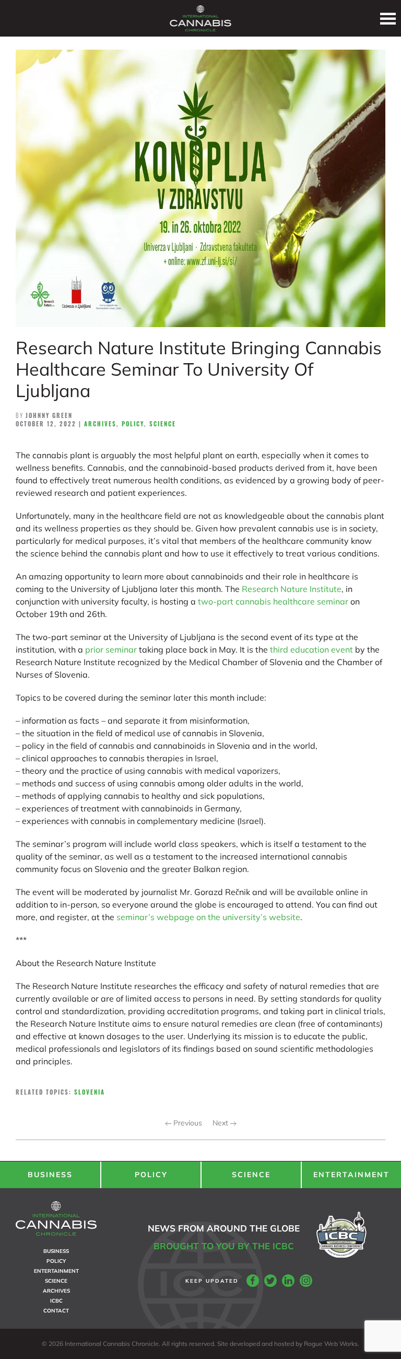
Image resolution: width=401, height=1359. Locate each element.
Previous (186, 1123)
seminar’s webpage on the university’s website (208, 917)
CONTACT (56, 1310)
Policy (133, 424)
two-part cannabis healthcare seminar (273, 601)
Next (221, 1123)
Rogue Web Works (331, 1344)
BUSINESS (50, 1174)
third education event (311, 649)
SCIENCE (251, 1174)
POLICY (151, 1174)
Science (162, 424)
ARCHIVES (56, 1290)
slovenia (89, 1092)
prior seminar (111, 649)
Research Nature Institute (291, 589)
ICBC (56, 1300)
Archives (100, 424)
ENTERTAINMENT (351, 1174)
